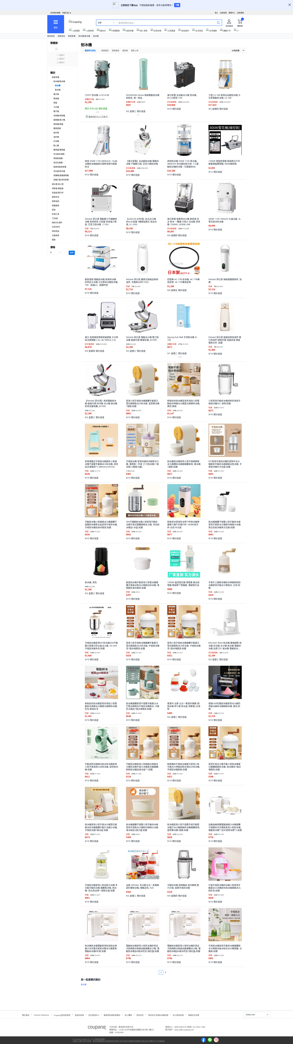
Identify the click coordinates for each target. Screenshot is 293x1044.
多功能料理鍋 (58, 154)
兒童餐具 (55, 235)
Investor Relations (41, 1015)
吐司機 (56, 141)
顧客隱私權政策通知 (112, 1015)
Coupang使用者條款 (62, 1015)
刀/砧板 (55, 218)
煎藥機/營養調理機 (61, 175)
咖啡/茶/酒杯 (57, 222)
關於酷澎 (25, 1015)
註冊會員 (223, 13)
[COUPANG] (97, 1028)
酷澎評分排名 (90, 50)
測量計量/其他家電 (61, 179)
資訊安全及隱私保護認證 (158, 1015)
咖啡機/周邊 (58, 124)
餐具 (54, 210)
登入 (216, 13)
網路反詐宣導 (193, 1015)
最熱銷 (125, 50)
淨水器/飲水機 (59, 171)
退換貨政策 (79, 1015)
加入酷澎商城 (178, 1015)
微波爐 (56, 98)
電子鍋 (56, 94)
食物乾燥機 (58, 158)
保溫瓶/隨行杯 (57, 192)
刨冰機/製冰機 (84, 36)
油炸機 (56, 137)
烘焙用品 (55, 231)
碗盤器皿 (55, 205)
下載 (177, 5)
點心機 (56, 145)
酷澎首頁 (51, 36)
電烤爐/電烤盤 (59, 150)
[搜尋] (218, 22)
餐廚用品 (61, 36)
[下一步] (171, 972)
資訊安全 (140, 1015)
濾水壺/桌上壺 (57, 184)
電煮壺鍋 (57, 128)
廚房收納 (55, 201)
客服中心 (232, 13)
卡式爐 (56, 107)
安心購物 (128, 1015)
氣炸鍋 (56, 132)
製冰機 (57, 90)
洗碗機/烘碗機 (59, 115)
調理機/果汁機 (59, 120)
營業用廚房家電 (59, 167)
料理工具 (55, 214)
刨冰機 (96, 36)
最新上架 (134, 50)
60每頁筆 (235, 50)
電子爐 (56, 111)
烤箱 (55, 103)
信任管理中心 (93, 1015)
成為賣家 (240, 13)
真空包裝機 (58, 162)
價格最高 (115, 50)
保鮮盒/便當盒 (57, 188)
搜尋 (72, 252)
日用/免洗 (56, 227)
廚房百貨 (55, 197)
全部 (99, 22)
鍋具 (54, 239)
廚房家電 (71, 36)
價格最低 (105, 50)
